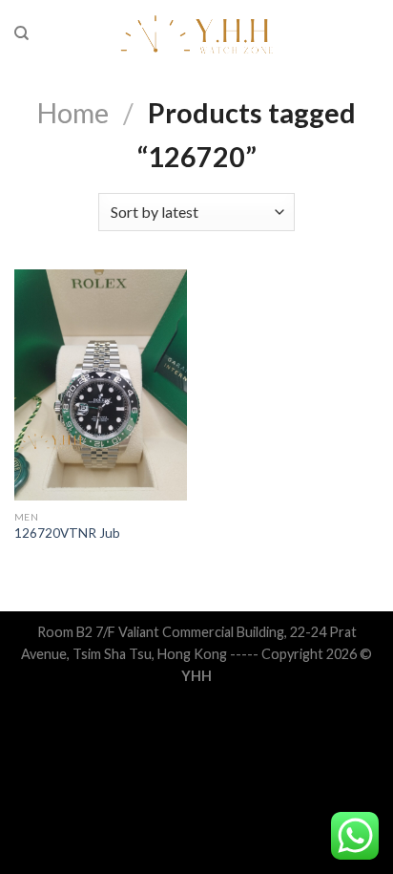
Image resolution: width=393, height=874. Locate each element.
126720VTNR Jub (67, 533)
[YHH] (197, 33)
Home (73, 112)
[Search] (21, 33)
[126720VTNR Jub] (100, 385)
